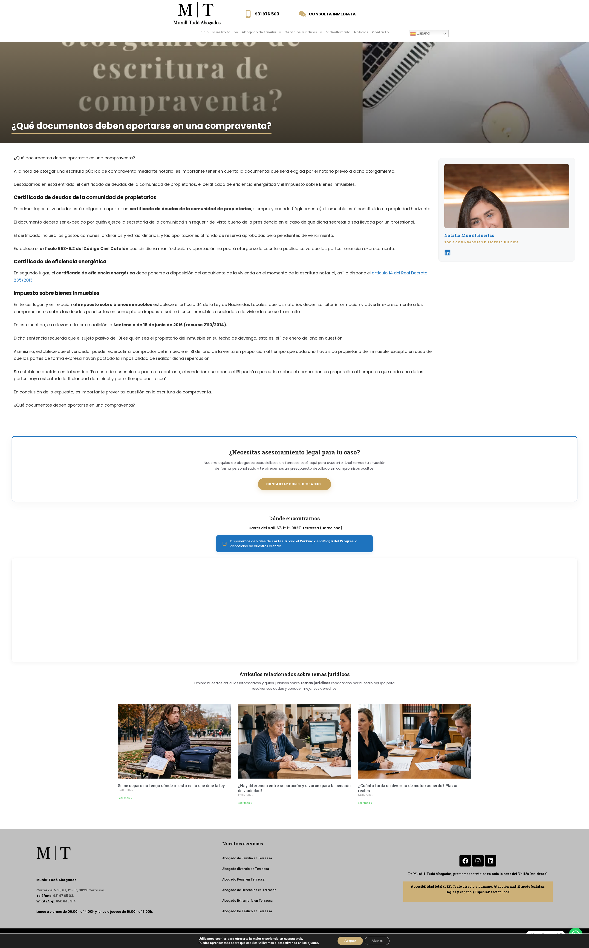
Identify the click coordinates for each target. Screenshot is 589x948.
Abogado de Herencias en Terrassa (249, 890)
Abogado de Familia (259, 32)
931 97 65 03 (63, 895)
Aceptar (350, 941)
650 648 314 (66, 901)
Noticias (361, 32)
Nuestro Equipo (225, 32)
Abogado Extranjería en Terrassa (247, 900)
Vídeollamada (338, 32)
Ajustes (377, 941)
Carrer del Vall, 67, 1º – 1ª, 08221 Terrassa (70, 890)
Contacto (380, 32)
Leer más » (125, 798)
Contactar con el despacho (293, 484)
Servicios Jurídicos (301, 32)
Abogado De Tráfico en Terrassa (247, 911)
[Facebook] (465, 861)
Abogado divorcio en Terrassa (245, 869)
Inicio (204, 32)
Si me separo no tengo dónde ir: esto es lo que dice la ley (171, 785)
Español (423, 33)
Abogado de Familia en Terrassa (247, 858)
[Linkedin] (490, 861)
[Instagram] (478, 861)
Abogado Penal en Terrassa (243, 879)
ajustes (313, 943)
